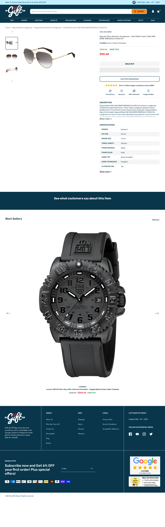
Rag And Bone (106, 32)
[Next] (12, 81)
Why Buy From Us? (53, 424)
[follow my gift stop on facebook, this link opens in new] (130, 435)
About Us (49, 419)
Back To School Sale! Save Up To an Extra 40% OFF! (25, 2)
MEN (12, 20)
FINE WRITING (70, 20)
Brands (48, 443)
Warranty (81, 433)
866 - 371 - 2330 (141, 419)
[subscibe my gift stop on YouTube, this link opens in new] (137, 435)
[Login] (153, 11)
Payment (81, 429)
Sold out (129, 64)
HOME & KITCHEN (124, 20)
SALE (153, 20)
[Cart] (158, 11)
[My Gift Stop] (15, 413)
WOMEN (24, 20)
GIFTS (140, 20)
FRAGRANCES (104, 20)
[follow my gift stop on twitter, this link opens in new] (151, 435)
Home (7, 28)
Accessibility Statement (111, 429)
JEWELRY (54, 20)
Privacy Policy (107, 419)
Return (80, 424)
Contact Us (50, 429)
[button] (130, 70)
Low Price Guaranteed (130, 79)
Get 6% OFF (45, 466)
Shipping (81, 419)
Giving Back (50, 433)
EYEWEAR (87, 20)
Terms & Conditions (110, 424)
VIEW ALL (156, 220)
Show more (105, 119)
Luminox (82, 387)
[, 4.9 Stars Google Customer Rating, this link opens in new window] (145, 465)
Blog (47, 438)
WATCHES (39, 20)
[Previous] (12, 32)
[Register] (91, 469)
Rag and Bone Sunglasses (22, 28)
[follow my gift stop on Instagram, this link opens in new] (144, 435)
